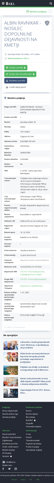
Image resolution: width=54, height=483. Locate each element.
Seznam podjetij (8, 417)
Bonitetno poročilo (17, 80)
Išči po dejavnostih (10, 411)
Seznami (5, 456)
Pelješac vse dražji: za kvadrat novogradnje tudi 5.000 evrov (34, 368)
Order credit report (10, 447)
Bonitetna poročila (10, 443)
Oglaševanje (7, 440)
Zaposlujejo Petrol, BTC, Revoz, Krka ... (35, 391)
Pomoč (29, 437)
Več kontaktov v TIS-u (18, 58)
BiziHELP (29, 420)
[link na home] (10, 3)
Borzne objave (32, 414)
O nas (28, 434)
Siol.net (14, 480)
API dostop (6, 453)
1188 (37, 480)
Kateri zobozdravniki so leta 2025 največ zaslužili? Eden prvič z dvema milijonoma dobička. (35, 381)
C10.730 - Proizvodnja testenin (33, 279)
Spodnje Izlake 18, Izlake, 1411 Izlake (24, 54)
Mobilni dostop (8, 450)
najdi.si (23, 480)
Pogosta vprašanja (33, 443)
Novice (29, 411)
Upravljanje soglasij (34, 450)
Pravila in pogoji (32, 447)
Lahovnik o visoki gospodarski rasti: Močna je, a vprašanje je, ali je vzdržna (35, 345)
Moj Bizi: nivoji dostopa (11, 437)
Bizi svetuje (30, 417)
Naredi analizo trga (10, 414)
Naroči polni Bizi (9, 434)
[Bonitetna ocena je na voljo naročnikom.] (47, 23)
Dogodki (29, 423)
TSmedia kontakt (32, 440)
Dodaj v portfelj (16, 67)
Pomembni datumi (33, 426)
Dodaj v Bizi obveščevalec (20, 74)
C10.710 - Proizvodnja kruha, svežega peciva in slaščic (32, 273)
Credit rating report (17, 87)
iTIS (30, 480)
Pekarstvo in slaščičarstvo (31, 286)
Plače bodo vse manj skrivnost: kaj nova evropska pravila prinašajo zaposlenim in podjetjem (35, 357)
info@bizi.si (10, 462)
